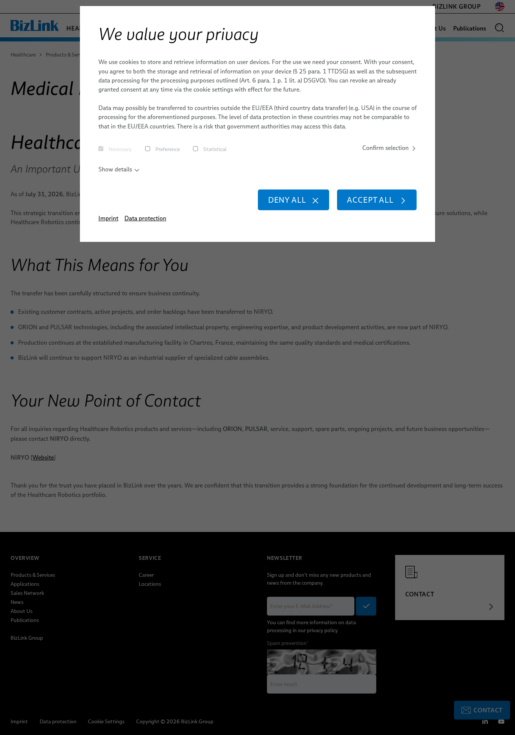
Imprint (108, 218)
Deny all (287, 200)
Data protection (145, 218)
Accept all (370, 200)
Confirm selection (385, 147)
